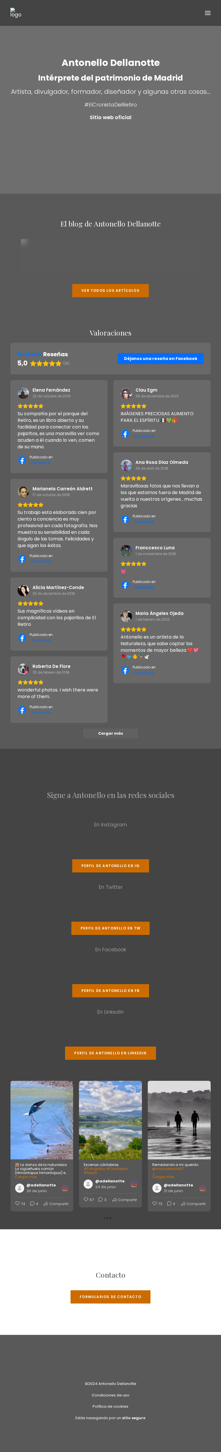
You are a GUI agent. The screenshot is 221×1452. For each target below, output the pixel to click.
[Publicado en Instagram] (65, 1184)
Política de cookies (110, 1406)
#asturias (183, 1172)
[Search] (190, 13)
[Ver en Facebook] (23, 393)
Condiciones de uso (110, 1395)
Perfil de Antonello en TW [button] (110, 928)
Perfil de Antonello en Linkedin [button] (110, 1053)
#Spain (21, 1172)
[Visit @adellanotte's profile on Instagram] (20, 1184)
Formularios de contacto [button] (110, 1296)
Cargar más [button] (95, 1177)
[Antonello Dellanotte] (15, 13)
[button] (208, 13)
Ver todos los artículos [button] (110, 290)
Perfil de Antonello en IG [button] (110, 865)
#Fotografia (26, 1168)
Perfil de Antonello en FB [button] (110, 990)
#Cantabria (48, 1168)
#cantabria (162, 1172)
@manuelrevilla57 (100, 1168)
